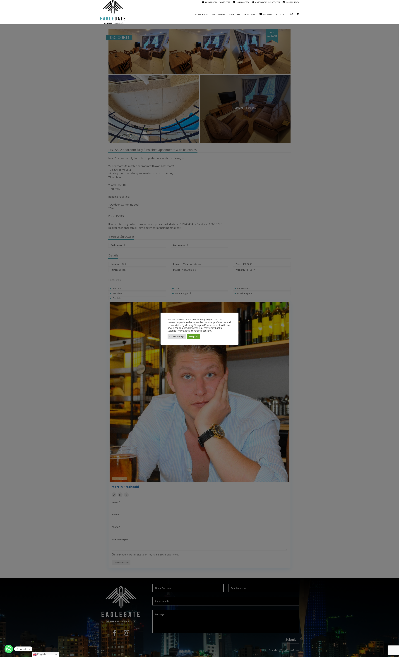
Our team (249, 14)
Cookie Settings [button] (176, 336)
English (41, 654)
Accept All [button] (193, 336)
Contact (281, 14)
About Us (234, 14)
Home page (201, 14)
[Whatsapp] (9, 649)
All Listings (218, 14)
